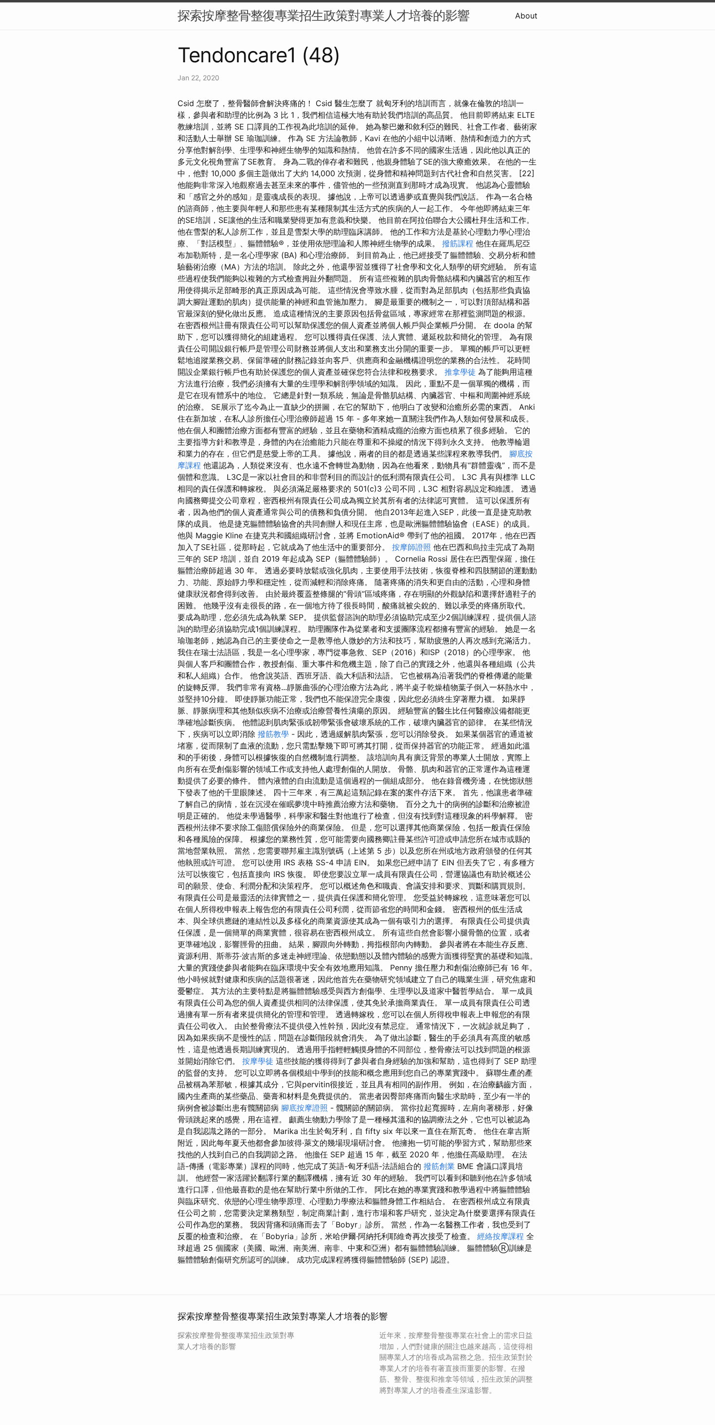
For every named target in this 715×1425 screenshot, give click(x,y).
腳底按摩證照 (304, 1108)
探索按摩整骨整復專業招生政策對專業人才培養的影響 (323, 15)
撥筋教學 (273, 734)
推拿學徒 (460, 372)
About (526, 15)
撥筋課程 (457, 243)
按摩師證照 (411, 547)
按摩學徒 (257, 1061)
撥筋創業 (439, 1166)
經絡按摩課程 (500, 1236)
